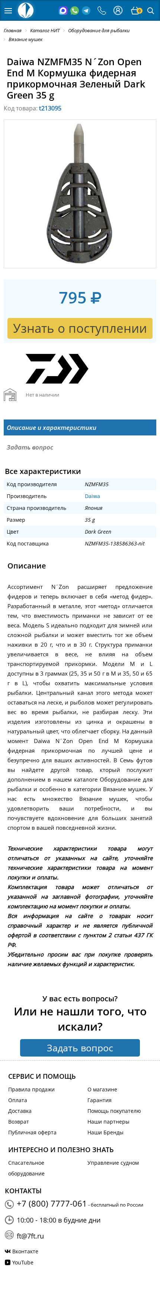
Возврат (18, 1121)
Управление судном (113, 1162)
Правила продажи (31, 1089)
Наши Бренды (105, 1132)
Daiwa (92, 496)
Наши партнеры (108, 1121)
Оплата (17, 1100)
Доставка (20, 1110)
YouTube (22, 1262)
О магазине (102, 1089)
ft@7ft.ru (30, 1236)
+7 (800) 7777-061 (52, 1203)
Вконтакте (25, 1251)
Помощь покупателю (114, 1110)
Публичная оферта (32, 1132)
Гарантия (99, 1100)
